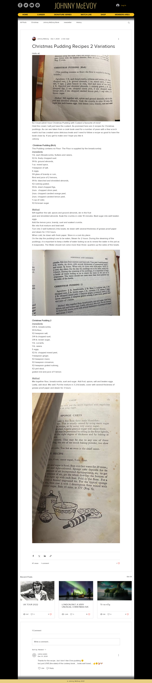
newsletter (68, 22)
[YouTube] (31, 5)
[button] (129, 22)
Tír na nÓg (105, 604)
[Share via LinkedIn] (45, 556)
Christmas (34, 22)
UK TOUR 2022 (30, 604)
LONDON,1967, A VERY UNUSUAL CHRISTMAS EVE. (75, 605)
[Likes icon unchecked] (39, 668)
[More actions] (118, 38)
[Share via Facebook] (33, 556)
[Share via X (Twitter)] (39, 556)
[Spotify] (37, 5)
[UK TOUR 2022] (37, 590)
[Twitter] (26, 5)
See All (129, 577)
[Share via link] (51, 556)
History (79, 22)
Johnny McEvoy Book (51, 22)
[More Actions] (118, 655)
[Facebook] (20, 5)
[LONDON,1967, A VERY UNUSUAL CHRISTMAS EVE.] (76, 590)
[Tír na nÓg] (114, 590)
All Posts (23, 22)
